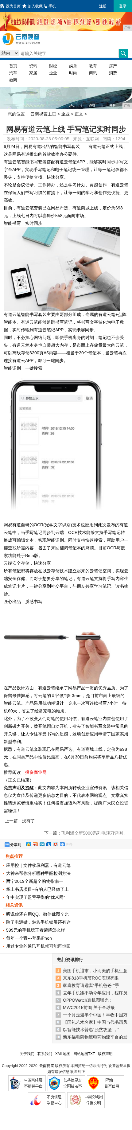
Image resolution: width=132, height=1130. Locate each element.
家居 (33, 73)
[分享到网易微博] (55, 843)
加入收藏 (35, 6)
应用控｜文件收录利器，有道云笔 (38, 865)
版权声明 (105, 1054)
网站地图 (80, 1054)
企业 (53, 73)
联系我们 (44, 1054)
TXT (91, 1054)
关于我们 (27, 1054)
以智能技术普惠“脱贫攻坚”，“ (91, 1029)
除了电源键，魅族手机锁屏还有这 (38, 922)
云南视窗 (46, 1066)
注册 (103, 6)
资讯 (33, 66)
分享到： (17, 845)
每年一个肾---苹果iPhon (29, 938)
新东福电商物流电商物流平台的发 (95, 1037)
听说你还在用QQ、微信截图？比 (37, 914)
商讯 (93, 73)
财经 (53, 66)
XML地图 (62, 1054)
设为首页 (13, 6)
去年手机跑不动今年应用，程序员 (95, 992)
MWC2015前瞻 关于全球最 (89, 1007)
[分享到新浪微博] (35, 843)
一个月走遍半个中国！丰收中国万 (95, 1014)
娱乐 (73, 66)
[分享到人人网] (48, 843)
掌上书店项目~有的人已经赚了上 (37, 889)
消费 (113, 73)
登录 (122, 6)
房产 (113, 66)
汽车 (13, 73)
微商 (13, 80)
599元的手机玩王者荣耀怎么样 (35, 930)
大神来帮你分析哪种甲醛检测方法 (38, 873)
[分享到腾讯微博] (41, 843)
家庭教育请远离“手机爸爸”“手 (91, 985)
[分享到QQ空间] (28, 843)
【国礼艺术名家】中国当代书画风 (95, 1022)
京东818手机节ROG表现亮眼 (91, 978)
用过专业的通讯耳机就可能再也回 (38, 946)
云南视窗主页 (43, 113)
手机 (52, 6)
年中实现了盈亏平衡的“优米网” (35, 897)
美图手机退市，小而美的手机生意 (95, 970)
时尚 (73, 73)
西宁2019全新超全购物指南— (34, 881)
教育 (93, 66)
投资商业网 (36, 772)
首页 (13, 66)
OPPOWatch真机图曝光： (88, 1000)
